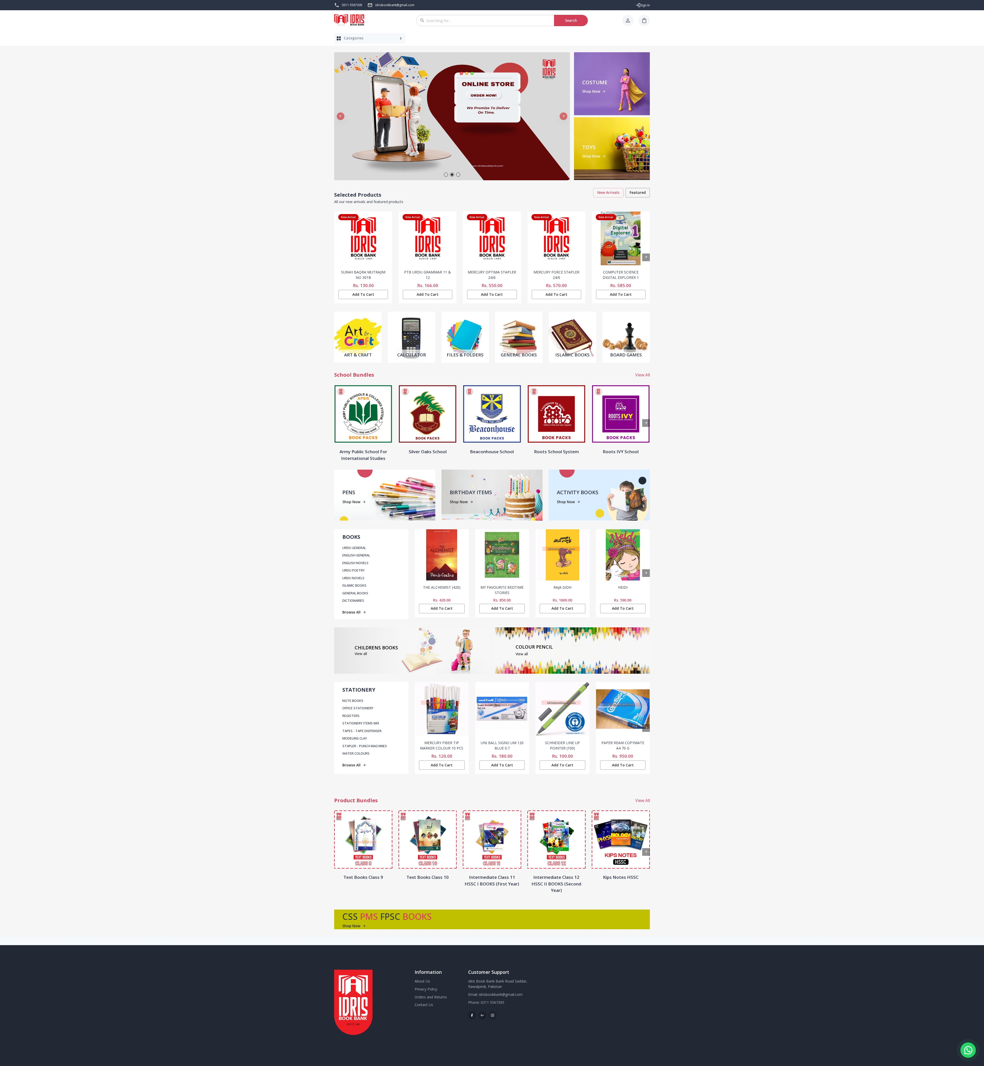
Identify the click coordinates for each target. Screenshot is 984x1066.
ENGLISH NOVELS (355, 563)
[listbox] (452, 116)
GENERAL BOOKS (355, 593)
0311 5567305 (352, 5)
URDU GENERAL (354, 547)
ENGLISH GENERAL (356, 555)
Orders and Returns (431, 997)
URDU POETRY (353, 570)
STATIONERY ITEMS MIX (360, 723)
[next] (563, 116)
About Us (422, 981)
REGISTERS (351, 715)
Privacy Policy (426, 989)
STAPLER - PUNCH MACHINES (364, 746)
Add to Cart (363, 294)
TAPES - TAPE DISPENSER (362, 731)
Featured (638, 192)
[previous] (340, 116)
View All (642, 375)
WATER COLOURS (356, 753)
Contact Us (424, 1004)
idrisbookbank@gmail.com (500, 994)
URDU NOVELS (353, 578)
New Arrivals (608, 192)
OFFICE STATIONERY (357, 708)
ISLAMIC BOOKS (354, 585)
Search (571, 20)
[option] (452, 116)
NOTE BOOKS (352, 700)
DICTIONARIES (353, 600)
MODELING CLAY (354, 738)
